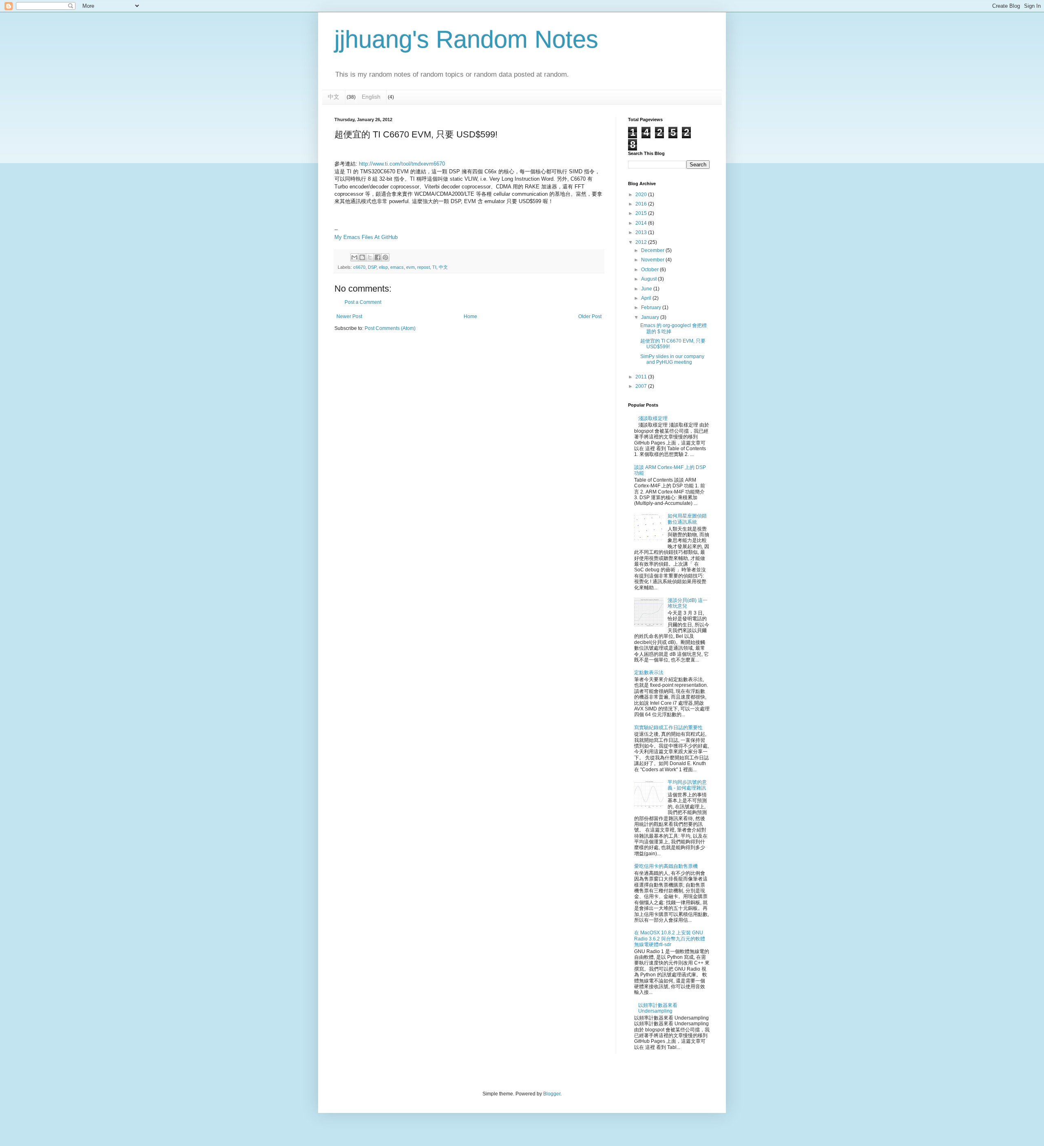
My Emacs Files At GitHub (366, 237)
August (649, 279)
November (653, 260)
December (653, 250)
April (646, 298)
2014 (641, 223)
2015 (641, 213)
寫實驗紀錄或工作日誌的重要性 (668, 727)
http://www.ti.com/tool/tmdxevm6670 (402, 164)
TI (434, 267)
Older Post (590, 316)
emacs (397, 267)
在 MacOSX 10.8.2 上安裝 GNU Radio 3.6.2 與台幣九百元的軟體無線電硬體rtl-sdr (669, 938)
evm (410, 267)
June (647, 289)
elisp (383, 267)
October (650, 269)
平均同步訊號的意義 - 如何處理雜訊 (687, 785)
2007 (641, 386)
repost (423, 267)
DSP (372, 267)
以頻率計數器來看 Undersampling (657, 1008)
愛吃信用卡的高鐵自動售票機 (666, 866)
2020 (641, 194)
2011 (641, 377)
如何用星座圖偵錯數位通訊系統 (687, 518)
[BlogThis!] (362, 257)
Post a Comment (363, 302)
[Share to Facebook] (378, 257)
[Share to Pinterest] (385, 257)
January (650, 317)
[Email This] (354, 257)
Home (470, 316)
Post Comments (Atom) (390, 328)
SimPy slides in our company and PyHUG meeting (672, 359)
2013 (641, 232)
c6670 (359, 267)
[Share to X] (370, 257)
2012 (641, 242)
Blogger (551, 1094)
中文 (333, 96)
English (371, 96)
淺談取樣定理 (653, 418)
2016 (641, 204)
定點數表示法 (649, 672)
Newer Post (349, 316)
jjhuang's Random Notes (466, 39)
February (651, 307)
